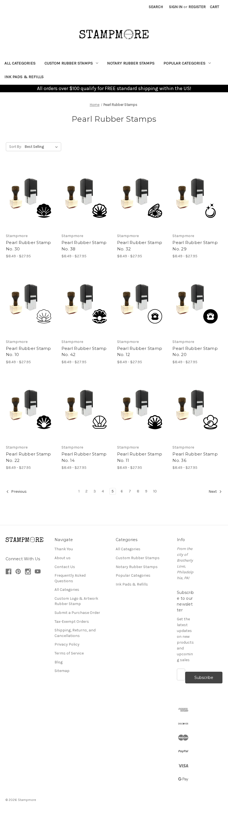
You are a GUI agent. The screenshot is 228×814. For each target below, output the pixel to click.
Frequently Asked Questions (70, 578)
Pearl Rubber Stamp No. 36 (195, 457)
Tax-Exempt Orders (71, 621)
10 (155, 491)
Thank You (63, 549)
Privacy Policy (67, 644)
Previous (18, 491)
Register (197, 6)
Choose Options (30, 197)
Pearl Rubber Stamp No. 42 (84, 351)
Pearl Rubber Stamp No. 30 (28, 246)
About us (62, 558)
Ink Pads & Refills (24, 76)
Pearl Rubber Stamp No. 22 (28, 457)
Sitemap (62, 670)
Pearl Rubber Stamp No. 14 (84, 457)
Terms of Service (69, 653)
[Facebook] (8, 571)
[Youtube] (38, 571)
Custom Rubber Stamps (68, 63)
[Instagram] (28, 571)
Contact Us (64, 566)
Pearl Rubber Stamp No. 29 (195, 246)
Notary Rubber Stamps (131, 63)
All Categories (20, 63)
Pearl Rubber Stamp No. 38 (84, 246)
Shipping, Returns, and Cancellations (75, 633)
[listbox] (42, 147)
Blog (58, 662)
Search (156, 6)
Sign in (175, 6)
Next (213, 491)
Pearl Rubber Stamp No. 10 (28, 351)
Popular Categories (184, 63)
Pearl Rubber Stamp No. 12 (139, 351)
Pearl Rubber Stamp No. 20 (195, 351)
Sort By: (15, 147)
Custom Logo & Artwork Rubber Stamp (76, 601)
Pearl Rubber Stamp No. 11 (139, 457)
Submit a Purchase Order (77, 612)
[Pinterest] (18, 571)
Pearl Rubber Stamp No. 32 (139, 246)
